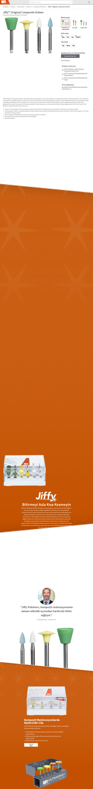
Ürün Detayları (65, 60)
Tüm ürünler (21, 7)
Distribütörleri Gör (70, 56)
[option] (65, 25)
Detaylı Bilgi (31, 745)
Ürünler (12, 7)
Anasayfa (6, 7)
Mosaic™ (7, 109)
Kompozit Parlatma (39, 7)
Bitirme (29, 7)
